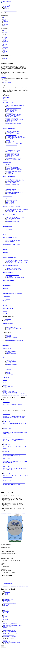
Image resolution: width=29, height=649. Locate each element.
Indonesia (5, 41)
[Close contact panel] (1, 578)
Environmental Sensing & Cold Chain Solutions (17, 209)
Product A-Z (5, 231)
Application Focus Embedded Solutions (15, 106)
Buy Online (7, 592)
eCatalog (5, 616)
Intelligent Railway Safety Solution (14, 269)
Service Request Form (11, 327)
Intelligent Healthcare (7, 196)
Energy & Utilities (7, 246)
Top (2, 646)
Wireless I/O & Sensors (11, 145)
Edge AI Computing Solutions (13, 240)
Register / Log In (7, 82)
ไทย (4, 50)
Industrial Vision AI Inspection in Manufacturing (17, 262)
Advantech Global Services (8, 302)
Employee (5, 380)
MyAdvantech (6, 6)
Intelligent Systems (7, 162)
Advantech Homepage (6, 1)
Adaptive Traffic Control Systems (13, 268)
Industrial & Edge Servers (8, 254)
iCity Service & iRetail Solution (13, 218)
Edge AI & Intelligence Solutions (13, 111)
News (4, 615)
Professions (8, 369)
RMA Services (9, 326)
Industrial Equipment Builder (9, 257)
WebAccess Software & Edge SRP (14, 143)
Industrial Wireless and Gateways (13, 156)
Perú (4, 25)
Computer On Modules (11, 109)
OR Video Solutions (10, 203)
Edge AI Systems (10, 241)
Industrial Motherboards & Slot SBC (14, 169)
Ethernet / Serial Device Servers (13, 151)
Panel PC (8, 140)
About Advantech (6, 348)
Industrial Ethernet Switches (12, 153)
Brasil (4, 19)
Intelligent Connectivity (8, 147)
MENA (5, 58)
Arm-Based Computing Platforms (13, 108)
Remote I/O (8, 142)
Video (4, 614)
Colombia (5, 24)
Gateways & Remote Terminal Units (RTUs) (16, 137)
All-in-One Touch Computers (12, 275)
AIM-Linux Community (11, 337)
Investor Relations (7, 357)
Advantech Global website (10, 11)
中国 (4, 39)
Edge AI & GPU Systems (12, 167)
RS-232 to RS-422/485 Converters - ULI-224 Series (15, 395)
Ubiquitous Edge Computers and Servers (15, 277)
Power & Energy (10, 141)
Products (5, 100)
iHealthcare (5, 252)
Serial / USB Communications (13, 159)
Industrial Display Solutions (8, 290)
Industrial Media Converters (12, 154)
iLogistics (5, 288)
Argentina (5, 21)
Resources (8, 335)
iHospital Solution (10, 198)
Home (4, 390)
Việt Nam (5, 52)
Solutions (5, 234)
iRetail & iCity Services (8, 272)
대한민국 (5, 44)
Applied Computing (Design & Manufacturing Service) (14, 125)
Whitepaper (6, 611)
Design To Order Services (8, 305)
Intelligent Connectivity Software (13, 158)
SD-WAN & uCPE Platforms (12, 182)
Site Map (5, 640)
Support (5, 320)
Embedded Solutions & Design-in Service (11, 244)
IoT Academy (9, 336)
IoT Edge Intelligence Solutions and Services (12, 293)
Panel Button (3, 77)
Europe (5, 30)
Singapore (7, 8)
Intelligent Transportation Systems (13, 171)
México (5, 20)
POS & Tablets (9, 219)
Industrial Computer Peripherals (13, 168)
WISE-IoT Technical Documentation (14, 340)
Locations (8, 373)
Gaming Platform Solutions (12, 116)
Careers (5, 366)
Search (4, 7)
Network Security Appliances (12, 181)
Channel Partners (7, 313)
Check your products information (13, 328)
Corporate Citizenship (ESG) (9, 603)
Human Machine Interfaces (12, 138)
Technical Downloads (20, 513)
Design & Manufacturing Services (10, 282)
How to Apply (9, 374)
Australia (5, 37)
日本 (4, 43)
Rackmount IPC (9, 173)
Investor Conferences (11, 362)
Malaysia (5, 45)
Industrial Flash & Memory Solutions (14, 119)
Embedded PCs (9, 113)
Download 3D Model (10, 513)
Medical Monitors (10, 202)
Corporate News (7, 600)
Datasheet (3, 513)
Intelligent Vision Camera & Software (14, 192)
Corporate (5, 345)
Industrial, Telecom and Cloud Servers (14, 179)
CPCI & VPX (9, 166)
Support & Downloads (7, 323)
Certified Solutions (10, 132)
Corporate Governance (11, 361)
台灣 (4, 48)
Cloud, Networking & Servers (9, 176)
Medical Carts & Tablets (11, 200)
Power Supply (9, 229)
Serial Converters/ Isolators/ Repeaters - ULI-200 (14, 393)
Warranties (8, 329)
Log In (9, 5)
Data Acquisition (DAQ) (11, 135)
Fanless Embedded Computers (13, 115)
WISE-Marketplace (7, 386)
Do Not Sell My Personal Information (11, 642)
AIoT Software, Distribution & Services (15, 105)
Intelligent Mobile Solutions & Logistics (11, 206)
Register (5, 5)
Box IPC (8, 164)
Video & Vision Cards (11, 193)
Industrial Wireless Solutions (12, 121)
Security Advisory (7, 342)
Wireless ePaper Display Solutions (13, 123)
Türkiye (5, 51)
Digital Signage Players (11, 110)
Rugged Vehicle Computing (8, 280)
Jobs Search (6, 604)
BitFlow (8, 299)
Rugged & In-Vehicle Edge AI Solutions (15, 211)
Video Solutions (6, 296)
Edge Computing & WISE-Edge (9, 237)
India (4, 40)
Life (7, 371)
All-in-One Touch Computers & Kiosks (15, 217)
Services (5, 300)
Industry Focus (6, 612)
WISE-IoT (8, 319)
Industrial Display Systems (12, 118)
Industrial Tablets (10, 210)
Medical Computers (10, 201)
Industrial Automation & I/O (9, 128)
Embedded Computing (7, 102)
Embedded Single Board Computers (14, 114)
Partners (5, 311)
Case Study (5, 610)
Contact (5, 382)
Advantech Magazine (11, 353)
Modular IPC (9, 172)
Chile (4, 22)
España (5, 32)
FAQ (4, 617)
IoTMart (5, 385)
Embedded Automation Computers (14, 136)
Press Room (9, 355)
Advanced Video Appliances (12, 189)
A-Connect (5, 387)
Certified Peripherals (7, 226)
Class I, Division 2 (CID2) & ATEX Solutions (16, 133)
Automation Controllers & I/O (13, 131)
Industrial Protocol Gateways (12, 155)
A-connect (5, 619)
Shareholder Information (11, 364)
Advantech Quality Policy (8, 308)
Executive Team (9, 352)
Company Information (11, 351)
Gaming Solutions (6, 285)
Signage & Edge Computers (12, 221)
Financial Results (10, 360)
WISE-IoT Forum (10, 339)
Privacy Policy (6, 641)
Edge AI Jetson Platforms (11, 190)
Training (8, 372)
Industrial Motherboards (11, 120)
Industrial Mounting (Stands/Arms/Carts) (11, 223)
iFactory (5, 249)
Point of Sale (9, 276)
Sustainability (6, 377)
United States (6, 17)
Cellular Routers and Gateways (13, 150)
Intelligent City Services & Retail (9, 214)
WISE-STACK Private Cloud (12, 184)
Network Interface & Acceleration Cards (15, 180)
